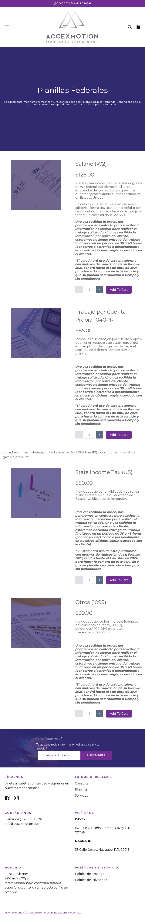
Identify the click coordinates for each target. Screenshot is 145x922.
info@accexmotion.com (22, 824)
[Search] (130, 26)
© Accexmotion (14, 912)
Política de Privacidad (91, 880)
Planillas (81, 789)
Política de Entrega (89, 874)
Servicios (81, 795)
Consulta (82, 783)
